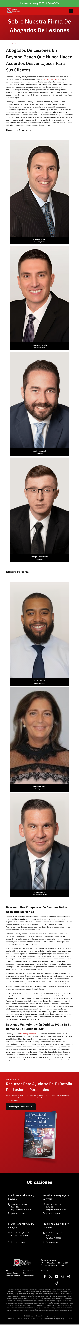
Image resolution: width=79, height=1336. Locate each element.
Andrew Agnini (39, 451)
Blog (24, 1273)
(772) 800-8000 (18, 1242)
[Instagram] (62, 1277)
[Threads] (68, 1277)
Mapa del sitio (66, 1318)
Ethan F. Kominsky (39, 345)
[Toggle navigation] (71, 11)
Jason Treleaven (40, 892)
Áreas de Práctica (13, 1276)
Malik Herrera (39, 681)
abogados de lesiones (52, 79)
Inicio (8, 1270)
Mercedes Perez (39, 786)
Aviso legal (55, 1318)
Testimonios (28, 1270)
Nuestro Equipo (12, 1273)
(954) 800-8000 (53, 1214)
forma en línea (32, 1060)
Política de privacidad (41, 1318)
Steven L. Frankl (39, 239)
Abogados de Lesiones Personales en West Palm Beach (29, 43)
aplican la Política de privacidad (42, 1310)
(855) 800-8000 (49, 3)
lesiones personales (28, 1034)
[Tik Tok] (56, 1283)
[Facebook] (45, 1277)
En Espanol (9, 43)
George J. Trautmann (39, 557)
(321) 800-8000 (52, 1242)
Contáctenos (28, 1276)
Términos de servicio (60, 1310)
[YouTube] (56, 1277)
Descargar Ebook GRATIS (20, 1106)
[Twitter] (50, 1277)
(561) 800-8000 (17, 1214)
